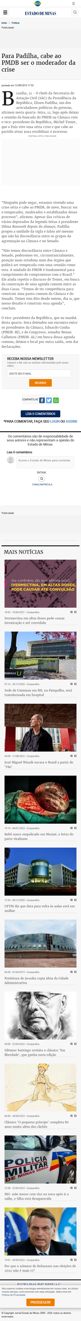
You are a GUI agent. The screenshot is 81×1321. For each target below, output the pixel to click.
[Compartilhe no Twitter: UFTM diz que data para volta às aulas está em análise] (74, 900)
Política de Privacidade (13, 1294)
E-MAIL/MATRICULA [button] (42, 484)
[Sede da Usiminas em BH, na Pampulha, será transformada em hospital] (40, 656)
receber (40, 383)
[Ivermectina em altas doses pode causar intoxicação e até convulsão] (40, 584)
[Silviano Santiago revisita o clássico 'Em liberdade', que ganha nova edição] (40, 1016)
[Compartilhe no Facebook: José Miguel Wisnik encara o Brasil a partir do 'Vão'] (71, 756)
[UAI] (37, 3)
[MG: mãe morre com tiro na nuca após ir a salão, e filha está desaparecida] (40, 1160)
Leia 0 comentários (40, 414)
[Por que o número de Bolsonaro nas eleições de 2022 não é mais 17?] (40, 1231)
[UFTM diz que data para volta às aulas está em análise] (40, 872)
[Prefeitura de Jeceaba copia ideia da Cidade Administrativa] (40, 944)
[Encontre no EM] (75, 12)
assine (71, 421)
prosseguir (40, 1302)
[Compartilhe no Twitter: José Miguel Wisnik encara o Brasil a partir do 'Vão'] (74, 756)
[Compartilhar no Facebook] (42, 400)
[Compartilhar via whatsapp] (56, 400)
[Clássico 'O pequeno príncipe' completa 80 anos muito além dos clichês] (40, 1088)
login (55, 421)
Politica (15, 22)
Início (4, 22)
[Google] (41, 479)
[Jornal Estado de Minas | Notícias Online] (40, 14)
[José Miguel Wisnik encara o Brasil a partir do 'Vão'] (40, 728)
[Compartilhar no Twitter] (49, 400)
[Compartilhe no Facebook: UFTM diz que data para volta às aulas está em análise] (71, 900)
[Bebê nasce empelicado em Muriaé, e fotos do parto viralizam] (40, 800)
